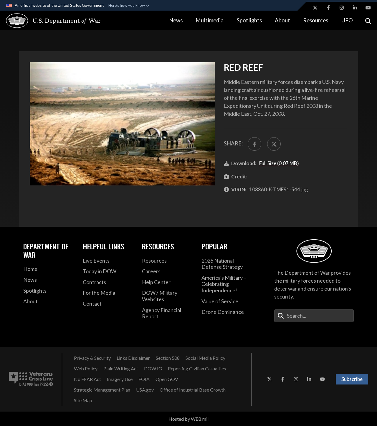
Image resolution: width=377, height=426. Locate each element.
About (282, 20)
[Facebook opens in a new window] (328, 7)
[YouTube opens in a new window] (368, 7)
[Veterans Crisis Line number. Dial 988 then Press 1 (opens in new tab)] (31, 379)
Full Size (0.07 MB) (279, 163)
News (176, 20)
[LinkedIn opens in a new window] (354, 7)
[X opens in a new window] (315, 7)
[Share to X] (274, 144)
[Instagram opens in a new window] (341, 7)
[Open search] (368, 20)
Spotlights (249, 20)
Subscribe (352, 379)
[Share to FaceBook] (254, 144)
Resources (315, 20)
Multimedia (210, 20)
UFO (347, 20)
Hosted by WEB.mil (188, 419)
